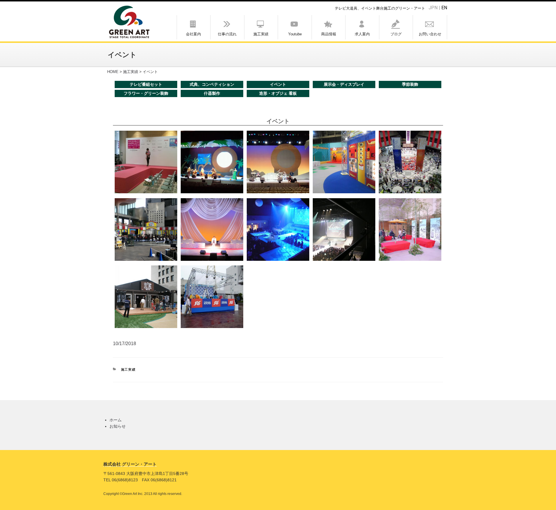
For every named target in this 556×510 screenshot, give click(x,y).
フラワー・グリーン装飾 (146, 93)
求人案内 (362, 34)
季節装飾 (410, 84)
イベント (278, 84)
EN (444, 7)
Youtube (295, 34)
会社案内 (193, 34)
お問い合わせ (430, 34)
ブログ (396, 34)
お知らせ (117, 426)
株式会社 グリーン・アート (130, 464)
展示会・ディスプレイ (344, 84)
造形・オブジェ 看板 (278, 93)
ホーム (115, 420)
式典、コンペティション (212, 84)
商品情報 (328, 34)
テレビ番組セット (146, 84)
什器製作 (212, 93)
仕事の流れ (227, 34)
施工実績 (260, 34)
